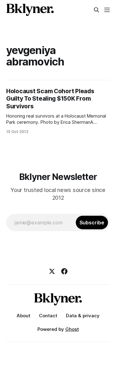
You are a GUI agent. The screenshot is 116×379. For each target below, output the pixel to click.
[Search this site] (96, 10)
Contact (48, 316)
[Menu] (107, 10)
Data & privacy (83, 316)
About (23, 316)
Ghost (72, 329)
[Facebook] (64, 271)
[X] (52, 271)
